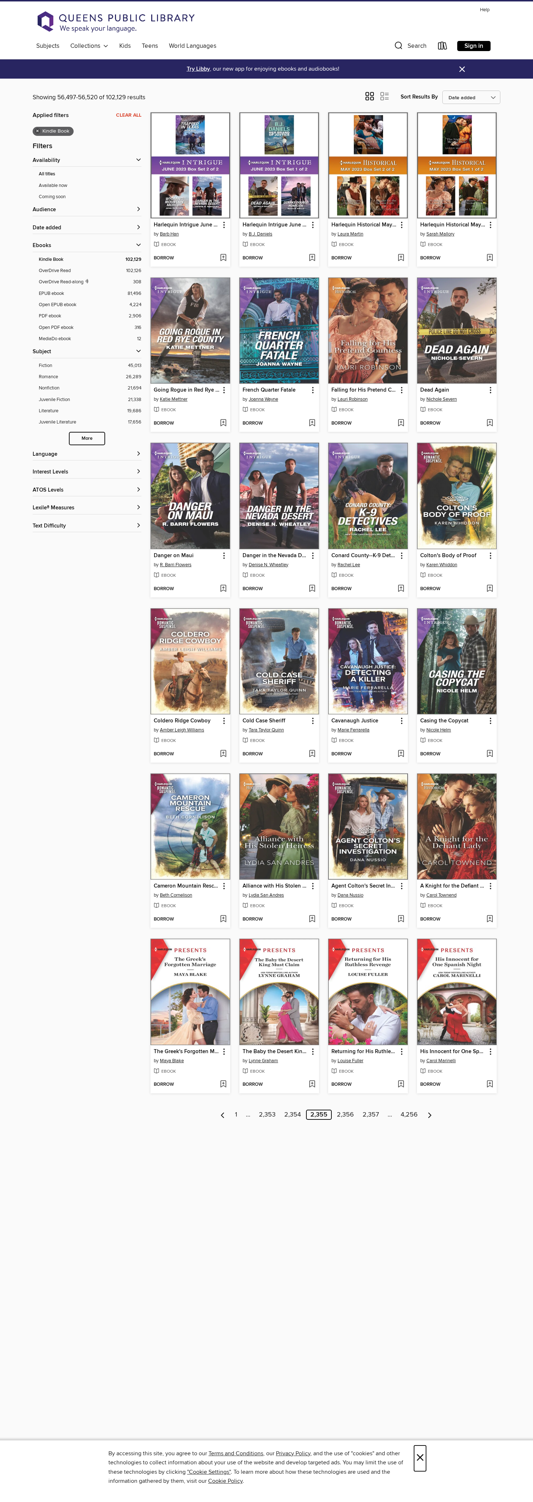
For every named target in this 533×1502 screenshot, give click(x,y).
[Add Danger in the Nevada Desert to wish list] (312, 589)
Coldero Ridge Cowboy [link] (182, 721)
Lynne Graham (263, 1061)
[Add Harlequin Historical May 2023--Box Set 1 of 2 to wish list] (489, 258)
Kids (125, 46)
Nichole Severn (441, 399)
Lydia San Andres (266, 895)
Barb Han (169, 234)
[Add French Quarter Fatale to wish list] (312, 423)
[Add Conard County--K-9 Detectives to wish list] (400, 589)
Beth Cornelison (176, 895)
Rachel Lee (349, 565)
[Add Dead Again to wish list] (489, 423)
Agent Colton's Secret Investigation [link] (364, 886)
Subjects (47, 46)
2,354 (292, 1115)
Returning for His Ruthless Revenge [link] (364, 1051)
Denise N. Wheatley (268, 565)
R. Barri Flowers (175, 565)
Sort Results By (419, 96)
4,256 (409, 1115)
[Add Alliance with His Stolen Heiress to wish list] (312, 919)
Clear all (128, 115)
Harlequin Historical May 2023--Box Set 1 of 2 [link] (453, 225)
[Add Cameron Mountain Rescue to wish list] (223, 919)
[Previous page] (223, 1114)
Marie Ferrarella (353, 730)
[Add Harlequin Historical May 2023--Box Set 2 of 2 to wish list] (400, 258)
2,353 (267, 1115)
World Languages (192, 46)
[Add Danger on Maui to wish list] (223, 589)
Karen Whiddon (441, 565)
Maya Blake (172, 1061)
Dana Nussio (350, 895)
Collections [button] (86, 46)
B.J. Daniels (260, 234)
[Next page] (430, 1114)
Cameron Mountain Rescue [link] (187, 886)
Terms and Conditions (235, 1453)
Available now (53, 185)
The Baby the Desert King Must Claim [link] (276, 1051)
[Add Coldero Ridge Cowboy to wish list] (223, 754)
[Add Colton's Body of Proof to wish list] (489, 589)
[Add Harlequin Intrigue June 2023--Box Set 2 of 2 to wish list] (223, 258)
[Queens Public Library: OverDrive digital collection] (116, 22)
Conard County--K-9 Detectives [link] (364, 555)
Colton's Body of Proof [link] (448, 555)
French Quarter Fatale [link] (269, 390)
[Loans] (443, 47)
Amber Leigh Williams (182, 730)
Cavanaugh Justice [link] (354, 721)
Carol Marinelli (441, 1061)
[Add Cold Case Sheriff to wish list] (312, 754)
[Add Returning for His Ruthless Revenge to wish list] (400, 1084)
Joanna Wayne (263, 399)
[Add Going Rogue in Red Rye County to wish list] (223, 423)
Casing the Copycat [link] (444, 721)
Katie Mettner (173, 399)
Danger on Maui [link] (174, 555)
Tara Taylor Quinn (266, 730)
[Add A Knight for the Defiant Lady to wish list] (489, 919)
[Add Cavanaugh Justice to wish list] (400, 754)
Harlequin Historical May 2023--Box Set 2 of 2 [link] (364, 225)
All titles (47, 174)
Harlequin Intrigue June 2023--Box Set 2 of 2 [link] (187, 225)
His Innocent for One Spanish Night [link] (453, 1051)
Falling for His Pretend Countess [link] (364, 390)
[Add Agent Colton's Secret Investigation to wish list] (400, 919)
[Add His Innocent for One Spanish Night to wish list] (489, 1084)
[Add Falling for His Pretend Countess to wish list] (400, 423)
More (87, 438)
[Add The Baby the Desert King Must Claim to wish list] (312, 1084)
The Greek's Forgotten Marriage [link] (187, 1051)
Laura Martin (350, 234)
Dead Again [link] (434, 390)
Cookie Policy (225, 1481)
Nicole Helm (438, 730)
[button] (410, 47)
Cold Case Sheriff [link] (264, 721)
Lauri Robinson (353, 399)
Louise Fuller (350, 1061)
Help (484, 10)
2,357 (371, 1115)
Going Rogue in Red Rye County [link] (187, 390)
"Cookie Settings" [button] (209, 1472)
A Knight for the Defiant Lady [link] (453, 886)
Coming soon (52, 197)
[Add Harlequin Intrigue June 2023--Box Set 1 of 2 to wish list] (312, 258)
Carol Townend (441, 895)
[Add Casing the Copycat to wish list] (489, 754)
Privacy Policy (293, 1453)
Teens (150, 46)
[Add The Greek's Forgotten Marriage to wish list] (223, 1084)
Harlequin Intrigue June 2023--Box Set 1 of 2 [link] (276, 225)
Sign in (473, 46)
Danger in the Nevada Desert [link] (276, 555)
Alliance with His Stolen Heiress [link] (276, 886)
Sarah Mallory (440, 234)
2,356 (345, 1115)
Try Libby (198, 69)
